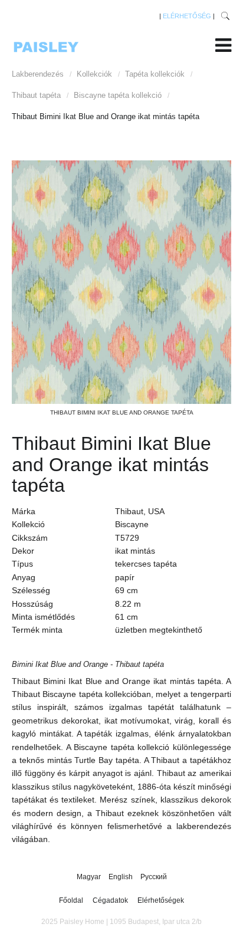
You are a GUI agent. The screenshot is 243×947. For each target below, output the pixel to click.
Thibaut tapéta (36, 95)
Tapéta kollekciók (155, 74)
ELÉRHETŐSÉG (187, 15)
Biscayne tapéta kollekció (118, 95)
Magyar (90, 877)
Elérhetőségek (160, 900)
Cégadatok (110, 900)
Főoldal (71, 900)
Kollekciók (94, 74)
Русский (153, 877)
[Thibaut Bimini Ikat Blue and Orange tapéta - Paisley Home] (121, 282)
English (121, 877)
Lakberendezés (38, 74)
